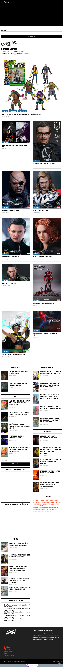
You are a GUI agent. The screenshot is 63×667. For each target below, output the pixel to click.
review (46, 509)
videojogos (35, 511)
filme (46, 504)
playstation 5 (47, 507)
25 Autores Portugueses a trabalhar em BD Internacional (17, 609)
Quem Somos (7, 647)
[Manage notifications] (59, 663)
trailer (55, 509)
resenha (43, 509)
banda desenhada (53, 500)
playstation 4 (41, 507)
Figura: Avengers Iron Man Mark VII (43, 303)
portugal (52, 507)
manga (34, 506)
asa (44, 500)
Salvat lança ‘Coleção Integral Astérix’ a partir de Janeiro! (17, 606)
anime (34, 500)
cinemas (51, 502)
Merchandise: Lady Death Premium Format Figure (15, 146)
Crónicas (5, 142)
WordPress (59, 661)
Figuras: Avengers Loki (9, 283)
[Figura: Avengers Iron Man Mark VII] (47, 282)
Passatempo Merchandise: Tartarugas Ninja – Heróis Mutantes (21, 114)
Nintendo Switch (46, 506)
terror (52, 509)
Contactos (6, 653)
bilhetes (39, 502)
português (56, 507)
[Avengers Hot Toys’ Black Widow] (47, 236)
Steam (49, 509)
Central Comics (9, 48)
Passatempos (22, 111)
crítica (34, 504)
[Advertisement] (31, 15)
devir (37, 504)
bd (57, 500)
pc (56, 506)
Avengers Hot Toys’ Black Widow (42, 257)
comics (59, 502)
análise (42, 500)
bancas (47, 500)
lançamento (54, 504)
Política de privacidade (9, 655)
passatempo (52, 506)
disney (39, 504)
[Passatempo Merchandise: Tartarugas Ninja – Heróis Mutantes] (31, 85)
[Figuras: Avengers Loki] (16, 272)
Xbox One (42, 511)
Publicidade (7, 649)
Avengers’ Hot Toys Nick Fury (11, 210)
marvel (37, 506)
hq (47, 504)
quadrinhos (38, 509)
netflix (40, 506)
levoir (58, 504)
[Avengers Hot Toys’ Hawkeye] (16, 236)
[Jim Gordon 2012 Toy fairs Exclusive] (47, 141)
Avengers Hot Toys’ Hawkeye (11, 257)
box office (43, 502)
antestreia (38, 500)
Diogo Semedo (7, 612)
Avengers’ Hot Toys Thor (40, 210)
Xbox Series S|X (47, 511)
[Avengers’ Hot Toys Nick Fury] (16, 189)
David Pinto (7, 605)
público (34, 509)
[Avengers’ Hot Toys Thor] (47, 189)
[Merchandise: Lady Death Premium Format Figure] (16, 132)
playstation (35, 507)
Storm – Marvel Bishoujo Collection (13, 354)
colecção (55, 502)
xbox (39, 511)
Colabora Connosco (8, 651)
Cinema (5, 111)
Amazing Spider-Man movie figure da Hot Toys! (45, 334)
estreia (43, 504)
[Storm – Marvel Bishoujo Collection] (16, 332)
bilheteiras (35, 502)
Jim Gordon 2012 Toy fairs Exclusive (44, 164)
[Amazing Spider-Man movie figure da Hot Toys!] (47, 321)
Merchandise (13, 111)
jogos (50, 504)
